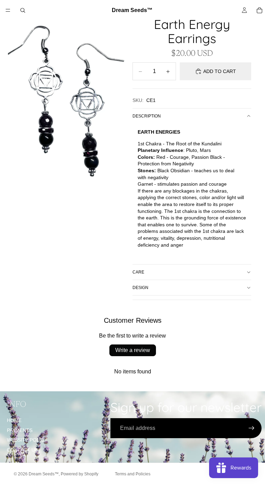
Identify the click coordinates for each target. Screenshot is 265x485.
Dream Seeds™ (44, 474)
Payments (19, 430)
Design (140, 287)
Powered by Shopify (79, 474)
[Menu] (8, 10)
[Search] (22, 10)
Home (14, 420)
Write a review (132, 350)
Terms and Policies (132, 474)
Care (138, 272)
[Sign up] (251, 428)
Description (146, 116)
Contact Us (22, 450)
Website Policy (27, 440)
